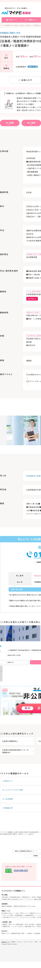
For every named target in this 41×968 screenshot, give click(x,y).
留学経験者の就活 (15, 897)
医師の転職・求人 (30, 926)
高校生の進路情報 (7, 906)
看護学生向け (26, 897)
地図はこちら (32, 67)
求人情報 (10, 122)
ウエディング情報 (8, 915)
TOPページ (13, 20)
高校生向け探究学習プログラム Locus (24, 906)
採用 (36, 941)
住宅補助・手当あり (32, 254)
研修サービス (5, 933)
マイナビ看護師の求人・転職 (8, 25)
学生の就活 (5, 897)
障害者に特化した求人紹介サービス (13, 899)
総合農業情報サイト (30, 915)
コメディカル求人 (18, 926)
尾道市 (28, 25)
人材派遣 (4, 924)
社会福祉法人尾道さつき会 (10, 32)
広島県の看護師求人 (10, 741)
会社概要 (13, 941)
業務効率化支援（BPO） (18, 933)
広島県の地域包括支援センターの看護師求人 (15, 751)
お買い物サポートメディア (10, 917)
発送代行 (30, 933)
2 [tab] (1, 670)
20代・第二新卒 (29, 924)
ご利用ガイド (32, 20)
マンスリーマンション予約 (27, 917)
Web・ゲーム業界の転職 (16, 924)
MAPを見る (31, 299)
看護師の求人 (6, 926)
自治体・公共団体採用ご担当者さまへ (24, 851)
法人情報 (31, 122)
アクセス (19, 941)
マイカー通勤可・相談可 (33, 291)
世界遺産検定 (19, 915)
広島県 (22, 25)
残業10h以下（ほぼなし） (33, 312)
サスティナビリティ (28, 941)
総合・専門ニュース (22, 913)
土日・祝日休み (31, 335)
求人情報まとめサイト (8, 913)
